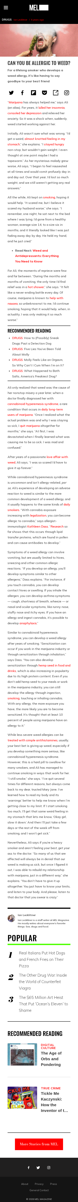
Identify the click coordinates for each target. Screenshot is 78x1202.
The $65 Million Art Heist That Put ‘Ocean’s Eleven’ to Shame (43, 1004)
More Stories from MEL (39, 1144)
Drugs (7, 19)
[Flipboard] (33, 93)
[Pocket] (44, 93)
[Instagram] (66, 93)
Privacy (39, 1183)
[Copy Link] (55, 93)
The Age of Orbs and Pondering (51, 1059)
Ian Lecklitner (20, 19)
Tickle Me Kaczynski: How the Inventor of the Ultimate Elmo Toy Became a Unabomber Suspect (55, 1102)
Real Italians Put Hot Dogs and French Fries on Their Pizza (42, 959)
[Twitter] (11, 93)
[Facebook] (22, 93)
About (24, 1183)
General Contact (39, 1190)
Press (53, 1183)
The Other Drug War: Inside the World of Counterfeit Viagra (43, 981)
